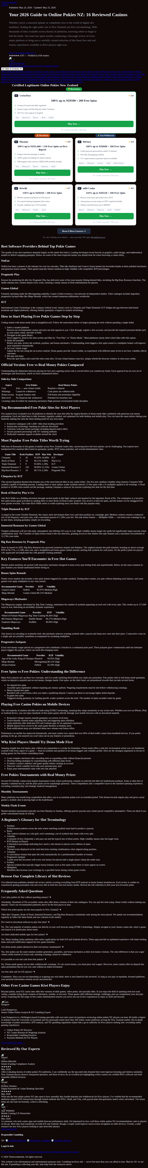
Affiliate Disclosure (37, 1152)
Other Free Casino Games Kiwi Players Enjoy (60, 82)
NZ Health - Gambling (38, 1140)
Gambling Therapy (61, 1140)
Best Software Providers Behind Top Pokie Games (25, 71)
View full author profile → (13, 1042)
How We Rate (52, 1152)
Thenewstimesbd (9, 2)
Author (4, 5)
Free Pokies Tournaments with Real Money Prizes (36, 79)
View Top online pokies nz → (22, 53)
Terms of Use (21, 1152)
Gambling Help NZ (15, 1140)
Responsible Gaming (69, 1152)
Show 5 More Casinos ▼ (74, 231)
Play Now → (74, 124)
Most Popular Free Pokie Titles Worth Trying (83, 74)
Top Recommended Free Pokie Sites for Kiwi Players (36, 74)
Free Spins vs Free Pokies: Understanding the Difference (34, 77)
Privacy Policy (7, 1152)
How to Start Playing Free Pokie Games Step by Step (74, 71)
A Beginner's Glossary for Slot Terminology (81, 79)
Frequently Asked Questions (24, 82)
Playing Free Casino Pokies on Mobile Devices (84, 77)
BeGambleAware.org (98, 237)
